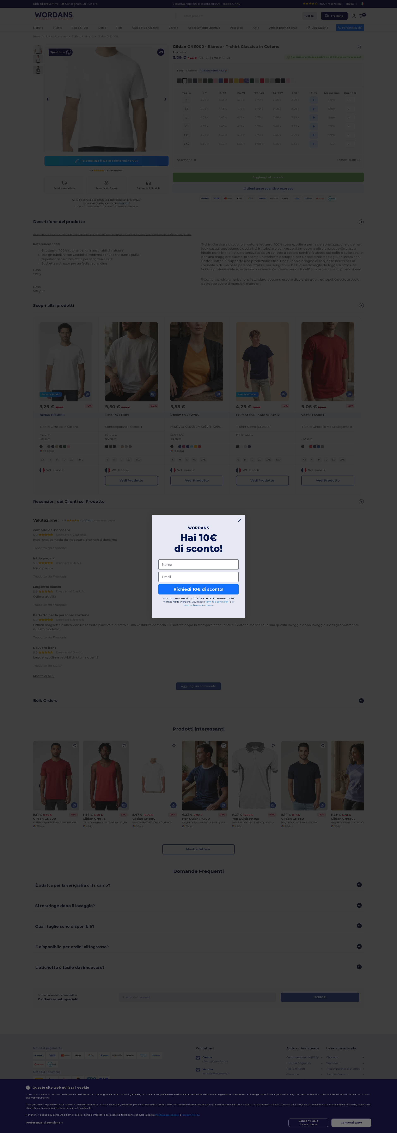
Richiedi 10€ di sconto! (198, 589)
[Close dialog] (239, 520)
